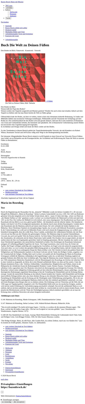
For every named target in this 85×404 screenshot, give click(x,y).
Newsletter (9, 364)
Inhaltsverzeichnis (11, 192)
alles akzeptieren (19, 402)
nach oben (4, 379)
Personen (13, 14)
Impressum (9, 370)
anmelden (9, 8)
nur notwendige (6, 402)
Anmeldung (9, 358)
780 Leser (8, 6)
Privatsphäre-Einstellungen (14, 372)
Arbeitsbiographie (11, 40)
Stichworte (13, 12)
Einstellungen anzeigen (11, 400)
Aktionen (13, 16)
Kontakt (8, 362)
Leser (7, 354)
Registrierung (10, 356)
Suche (8, 18)
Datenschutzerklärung (13, 368)
